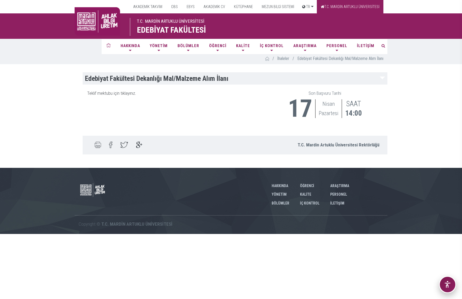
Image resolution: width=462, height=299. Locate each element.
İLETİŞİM (365, 45)
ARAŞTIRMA (305, 45)
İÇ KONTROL (272, 45)
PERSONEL (336, 45)
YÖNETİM (159, 45)
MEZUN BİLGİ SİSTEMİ (277, 7)
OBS (174, 7)
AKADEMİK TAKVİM (147, 7)
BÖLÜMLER (188, 45)
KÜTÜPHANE (243, 7)
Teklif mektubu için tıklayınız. (111, 93)
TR (307, 7)
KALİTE (243, 45)
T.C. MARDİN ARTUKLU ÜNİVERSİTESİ (351, 7)
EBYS (190, 7)
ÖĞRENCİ (217, 45)
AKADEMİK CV (214, 7)
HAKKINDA (130, 45)
